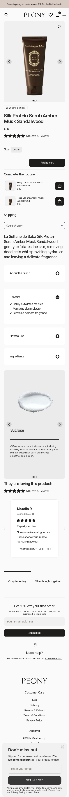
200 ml (16, 149)
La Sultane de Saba (16, 107)
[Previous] (4, 528)
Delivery (34, 705)
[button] (27, 136)
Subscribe (34, 633)
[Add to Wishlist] (59, 27)
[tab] (33, 100)
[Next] (64, 528)
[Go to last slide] (9, 61)
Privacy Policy (34, 720)
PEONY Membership (34, 738)
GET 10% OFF (34, 780)
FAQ (34, 700)
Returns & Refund (34, 710)
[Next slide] (60, 61)
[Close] (62, 747)
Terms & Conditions (34, 715)
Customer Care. (53, 658)
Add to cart (47, 162)
